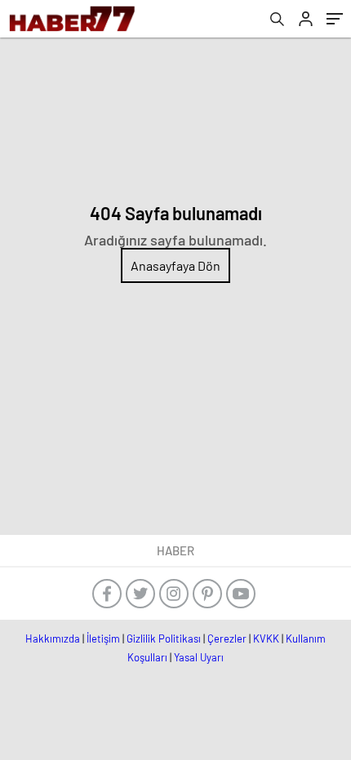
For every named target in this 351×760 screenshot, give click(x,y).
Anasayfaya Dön (175, 265)
